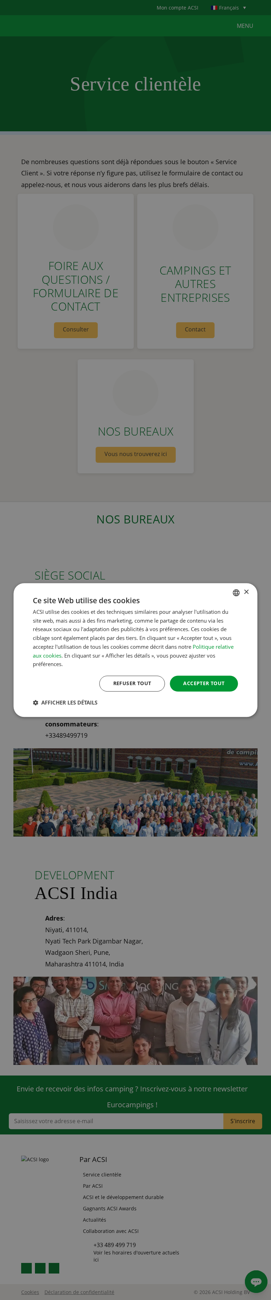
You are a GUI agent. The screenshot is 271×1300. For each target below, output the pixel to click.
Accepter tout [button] (203, 683)
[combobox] (236, 592)
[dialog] (135, 650)
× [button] (246, 592)
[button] (65, 702)
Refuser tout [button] (132, 683)
